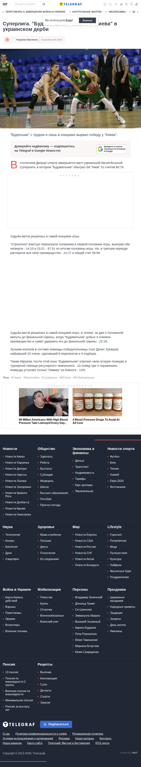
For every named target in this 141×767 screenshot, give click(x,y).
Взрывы (10, 606)
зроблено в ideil (129, 753)
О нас (6, 733)
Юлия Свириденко (87, 652)
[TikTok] (136, 4)
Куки (69, 20)
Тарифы (80, 478)
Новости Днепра (15, 468)
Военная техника (16, 631)
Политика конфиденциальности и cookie (41, 733)
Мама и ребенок (50, 534)
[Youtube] (121, 4)
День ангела (118, 624)
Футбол (114, 456)
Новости (10, 449)
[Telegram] (116, 4)
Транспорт (82, 466)
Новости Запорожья (18, 486)
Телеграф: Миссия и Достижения (69, 743)
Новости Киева (15, 456)
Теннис (114, 468)
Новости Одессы (16, 474)
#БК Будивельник (84, 377)
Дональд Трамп (85, 603)
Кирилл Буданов (85, 627)
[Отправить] (43, 4)
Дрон (8, 553)
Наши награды (84, 738)
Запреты (115, 618)
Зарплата (46, 456)
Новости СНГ (83, 553)
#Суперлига (49, 377)
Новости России (85, 546)
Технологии (12, 534)
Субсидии (46, 474)
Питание (45, 540)
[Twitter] (126, 4)
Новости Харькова (17, 462)
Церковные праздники (117, 599)
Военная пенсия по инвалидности (17, 693)
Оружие (10, 618)
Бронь (44, 603)
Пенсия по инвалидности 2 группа (15, 681)
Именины (116, 631)
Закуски (45, 702)
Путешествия (118, 553)
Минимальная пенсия (19, 700)
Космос (10, 540)
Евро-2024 (117, 480)
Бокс (113, 462)
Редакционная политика (87, 733)
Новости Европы (86, 534)
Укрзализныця (84, 491)
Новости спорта (120, 449)
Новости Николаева (18, 514)
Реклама (64, 738)
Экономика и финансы (83, 451)
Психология (47, 553)
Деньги (79, 460)
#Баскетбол (31, 377)
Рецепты (45, 664)
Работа (44, 462)
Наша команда (12, 743)
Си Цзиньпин (83, 609)
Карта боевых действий (14, 599)
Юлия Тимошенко (86, 639)
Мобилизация (49, 589)
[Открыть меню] (5, 4)
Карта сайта (34, 743)
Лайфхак (115, 565)
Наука (8, 527)
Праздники (116, 589)
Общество (46, 449)
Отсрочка (46, 609)
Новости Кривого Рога (16, 494)
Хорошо (87, 20)
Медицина (46, 480)
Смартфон (12, 559)
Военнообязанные (52, 615)
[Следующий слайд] (137, 11)
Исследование (49, 559)
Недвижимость (84, 472)
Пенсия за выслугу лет (17, 708)
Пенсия (9, 664)
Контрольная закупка (87, 11)
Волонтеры (12, 624)
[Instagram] (131, 4)
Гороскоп (116, 534)
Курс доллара (84, 485)
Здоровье (46, 527)
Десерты (45, 690)
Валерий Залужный (87, 621)
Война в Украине (17, 589)
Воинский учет (49, 621)
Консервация (48, 678)
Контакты (105, 738)
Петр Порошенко (86, 633)
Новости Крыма (15, 508)
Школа (44, 486)
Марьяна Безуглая (87, 646)
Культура (115, 559)
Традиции (116, 612)
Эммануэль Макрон (87, 615)
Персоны (80, 589)
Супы (43, 684)
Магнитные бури (120, 571)
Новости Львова (15, 480)
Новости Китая (84, 559)
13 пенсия (11, 672)
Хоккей (114, 474)
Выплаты (46, 468)
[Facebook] (104, 4)
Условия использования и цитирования (28, 738)
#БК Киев (65, 377)
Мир (76, 527)
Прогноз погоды (50, 505)
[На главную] (70, 4)
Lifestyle (114, 527)
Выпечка (45, 672)
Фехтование (118, 486)
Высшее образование (54, 492)
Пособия (45, 499)
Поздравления (119, 577)
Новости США (84, 540)
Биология (11, 546)
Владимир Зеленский (88, 597)
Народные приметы (122, 606)
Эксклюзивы (117, 11)
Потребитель (118, 540)
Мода (113, 546)
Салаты (45, 696)
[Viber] (110, 4)
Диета (44, 546)
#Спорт (16, 377)
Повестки (46, 597)
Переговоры (13, 612)
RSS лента (102, 743)
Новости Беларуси (87, 565)
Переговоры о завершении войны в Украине (35, 11)
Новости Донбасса (17, 502)
